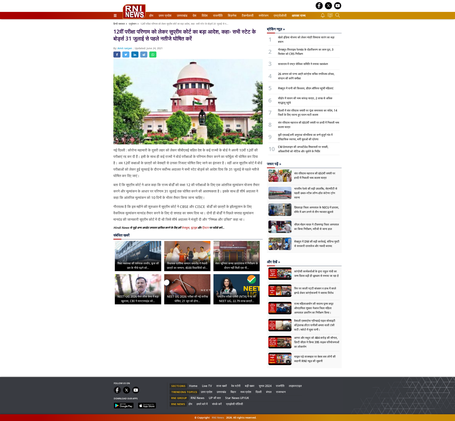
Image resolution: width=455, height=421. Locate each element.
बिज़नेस (231, 15)
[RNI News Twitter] (328, 8)
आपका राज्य (299, 15)
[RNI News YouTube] (337, 8)
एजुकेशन (132, 24)
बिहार (233, 392)
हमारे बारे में (202, 404)
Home (193, 386)
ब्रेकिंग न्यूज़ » (276, 29)
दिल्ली (259, 392)
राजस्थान (281, 392)
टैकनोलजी (247, 15)
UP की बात (215, 398)
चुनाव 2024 (265, 386)
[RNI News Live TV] (330, 16)
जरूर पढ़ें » (274, 164)
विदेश (204, 15)
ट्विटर (205, 228)
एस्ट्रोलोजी (279, 15)
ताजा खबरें (221, 386)
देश (194, 15)
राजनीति (217, 15)
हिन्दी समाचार (119, 24)
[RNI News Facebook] (319, 8)
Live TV (207, 386)
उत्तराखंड (181, 15)
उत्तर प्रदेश (164, 15)
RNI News (197, 398)
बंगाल (269, 392)
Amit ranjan (125, 48)
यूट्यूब (194, 228)
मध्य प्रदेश (245, 392)
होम (151, 15)
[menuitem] (151, 15)
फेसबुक (185, 228)
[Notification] (323, 16)
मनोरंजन (263, 15)
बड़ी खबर (249, 386)
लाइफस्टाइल (295, 386)
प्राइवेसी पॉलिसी (234, 404)
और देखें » (273, 262)
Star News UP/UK (237, 398)
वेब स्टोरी (235, 386)
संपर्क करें (217, 404)
